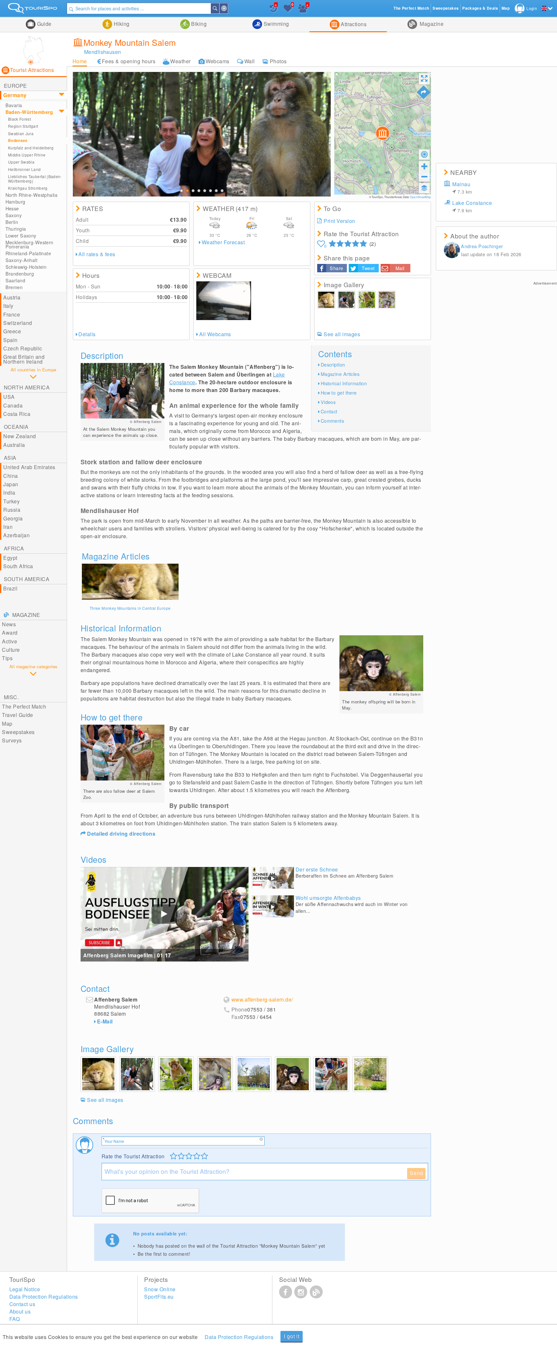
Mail (400, 268)
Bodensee (18, 140)
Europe (15, 85)
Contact (329, 411)
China (10, 475)
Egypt (10, 557)
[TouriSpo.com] (33, 10)
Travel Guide (17, 715)
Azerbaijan (16, 535)
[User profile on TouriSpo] (452, 251)
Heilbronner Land (24, 169)
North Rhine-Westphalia (31, 195)
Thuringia (15, 229)
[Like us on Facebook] (285, 1291)
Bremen (14, 287)
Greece (12, 331)
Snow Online (159, 1289)
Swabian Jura (21, 133)
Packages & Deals (480, 8)
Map (7, 723)
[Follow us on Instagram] (300, 1291)
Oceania (16, 426)
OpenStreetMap (420, 197)
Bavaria (13, 105)
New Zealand (19, 436)
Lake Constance (472, 206)
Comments (332, 420)
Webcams (218, 61)
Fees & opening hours (129, 61)
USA (9, 396)
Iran (8, 526)
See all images (342, 334)
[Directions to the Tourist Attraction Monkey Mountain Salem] (423, 92)
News (9, 624)
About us (20, 1311)
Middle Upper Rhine (26, 154)
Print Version (339, 221)
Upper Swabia (21, 162)
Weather (180, 61)
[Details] (130, 582)
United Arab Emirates (29, 467)
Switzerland (17, 323)
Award (9, 632)
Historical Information (344, 383)
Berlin (11, 222)
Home (80, 61)
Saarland (15, 280)
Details (86, 334)
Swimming (275, 23)
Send (416, 1173)
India (9, 492)
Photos (278, 61)
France (11, 314)
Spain (10, 340)
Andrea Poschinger (482, 246)
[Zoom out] (424, 176)
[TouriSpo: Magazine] (316, 1291)
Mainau (462, 187)
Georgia (13, 518)
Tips (7, 658)
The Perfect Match (24, 706)
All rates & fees (96, 254)
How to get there (339, 392)
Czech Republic (22, 348)
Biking (198, 23)
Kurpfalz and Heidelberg (31, 147)
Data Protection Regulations (239, 1337)
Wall (249, 61)
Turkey (11, 501)
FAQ (14, 1319)
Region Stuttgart (23, 126)
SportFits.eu (159, 1296)
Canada (13, 405)
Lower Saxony (20, 235)
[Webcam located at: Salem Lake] (223, 300)
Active (9, 641)
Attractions (353, 24)
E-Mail (105, 1021)
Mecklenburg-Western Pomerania (29, 244)
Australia (14, 444)
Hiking (120, 23)
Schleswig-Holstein (26, 267)
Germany (14, 95)
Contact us (22, 1304)
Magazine (431, 23)
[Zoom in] (424, 166)
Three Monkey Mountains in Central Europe (130, 608)
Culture (11, 649)
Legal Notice (24, 1289)
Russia (11, 509)
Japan (10, 484)
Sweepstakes (18, 732)
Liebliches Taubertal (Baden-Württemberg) (35, 179)
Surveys (12, 740)
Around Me (227, 8)
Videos (328, 401)
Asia (10, 457)
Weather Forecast (223, 242)
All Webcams (215, 334)
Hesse (12, 208)
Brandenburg (19, 273)
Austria (11, 297)
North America (27, 387)
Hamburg (15, 201)
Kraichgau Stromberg (28, 188)
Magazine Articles (340, 373)
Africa (14, 548)
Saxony (13, 215)
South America (26, 579)
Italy (8, 305)
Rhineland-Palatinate (28, 253)
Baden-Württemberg (29, 112)
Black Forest (19, 119)
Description (333, 364)
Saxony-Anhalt (21, 260)
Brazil (10, 588)
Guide (43, 23)
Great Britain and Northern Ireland (23, 359)
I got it (291, 1336)
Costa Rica (16, 414)
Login (531, 8)
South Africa (18, 566)
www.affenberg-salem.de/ (262, 999)
